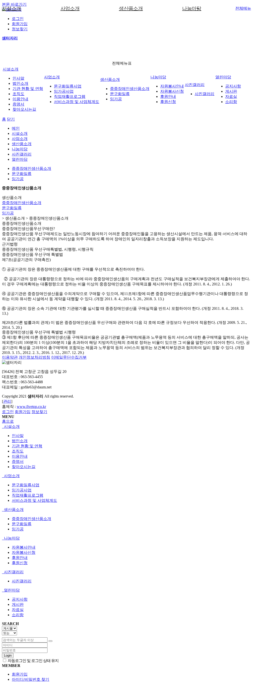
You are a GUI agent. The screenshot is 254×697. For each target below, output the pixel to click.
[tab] (126, 426)
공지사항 (233, 86)
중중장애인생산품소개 (129, 89)
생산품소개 (131, 8)
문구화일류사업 (67, 86)
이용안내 (20, 99)
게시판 (231, 91)
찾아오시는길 (24, 109)
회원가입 (20, 24)
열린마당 (223, 77)
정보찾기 (20, 29)
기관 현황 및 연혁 (28, 89)
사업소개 (70, 8)
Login (8, 655)
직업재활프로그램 (69, 96)
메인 (16, 128)
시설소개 (11, 8)
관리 (7, 401)
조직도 (18, 94)
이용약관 (10, 357)
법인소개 (20, 83)
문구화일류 (120, 94)
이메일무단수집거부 (69, 357)
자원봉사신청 (172, 91)
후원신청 (168, 102)
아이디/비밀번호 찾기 (30, 679)
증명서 (18, 104)
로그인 (18, 19)
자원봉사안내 (172, 86)
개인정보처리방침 (34, 357)
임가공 (116, 99)
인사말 (18, 78)
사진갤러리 (195, 85)
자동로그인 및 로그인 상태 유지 (33, 661)
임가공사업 (64, 91)
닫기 (11, 119)
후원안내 (168, 96)
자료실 (231, 96)
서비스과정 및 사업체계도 (76, 102)
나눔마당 (191, 8)
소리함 (231, 102)
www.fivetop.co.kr (31, 406)
